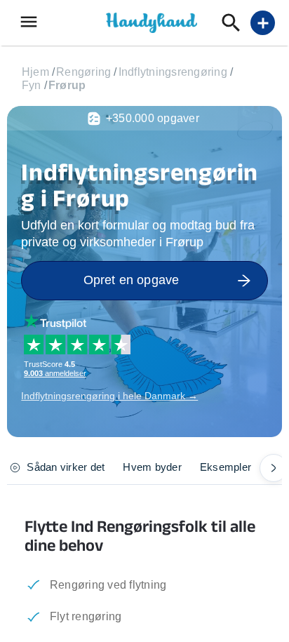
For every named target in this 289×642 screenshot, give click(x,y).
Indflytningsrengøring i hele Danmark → (109, 395)
